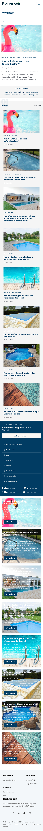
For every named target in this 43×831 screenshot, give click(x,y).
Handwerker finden (9, 780)
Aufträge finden (31, 780)
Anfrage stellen (20, 436)
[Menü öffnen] (39, 4)
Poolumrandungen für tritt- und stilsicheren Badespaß (18, 296)
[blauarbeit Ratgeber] (11, 3)
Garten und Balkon (32, 92)
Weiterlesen (11, 522)
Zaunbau (24, 95)
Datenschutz (37, 824)
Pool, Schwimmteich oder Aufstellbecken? (15, 140)
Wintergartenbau (34, 95)
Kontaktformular (28, 806)
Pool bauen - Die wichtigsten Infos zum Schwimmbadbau (19, 374)
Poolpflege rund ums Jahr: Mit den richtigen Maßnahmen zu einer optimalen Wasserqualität (19, 218)
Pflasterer (7, 95)
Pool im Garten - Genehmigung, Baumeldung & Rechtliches (18, 258)
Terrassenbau (15, 95)
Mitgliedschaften (31, 784)
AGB (16, 824)
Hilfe (4, 795)
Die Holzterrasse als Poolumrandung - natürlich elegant (21, 412)
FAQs (30, 804)
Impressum (25, 824)
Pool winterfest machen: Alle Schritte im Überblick (21, 335)
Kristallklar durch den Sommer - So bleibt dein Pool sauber (20, 178)
